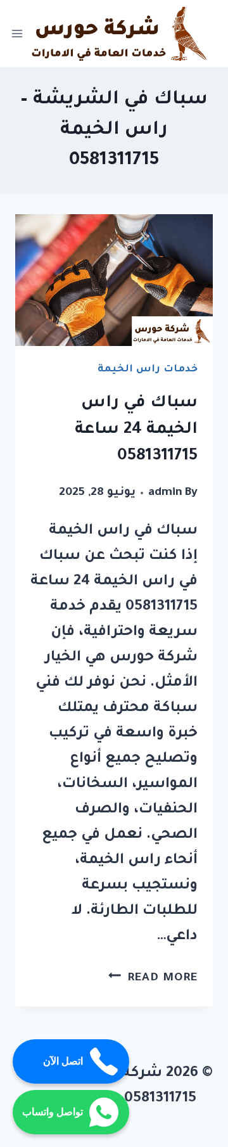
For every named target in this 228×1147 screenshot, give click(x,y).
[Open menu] (16, 34)
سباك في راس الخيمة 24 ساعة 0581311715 (136, 430)
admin (165, 493)
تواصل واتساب (52, 1111)
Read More (153, 978)
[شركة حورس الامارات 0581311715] (120, 33)
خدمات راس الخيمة (148, 369)
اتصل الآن (63, 1061)
